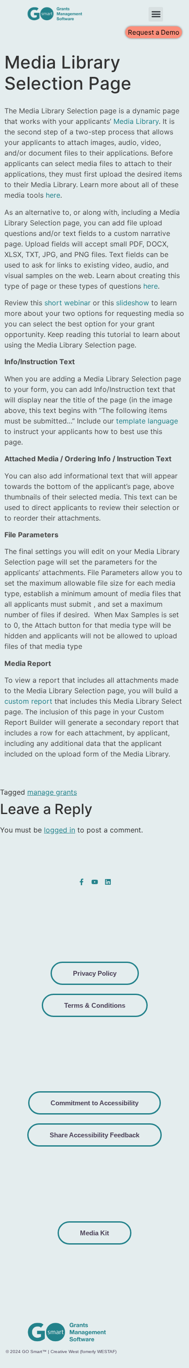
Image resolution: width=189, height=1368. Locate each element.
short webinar (67, 302)
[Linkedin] (108, 882)
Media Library (136, 121)
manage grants (52, 792)
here (53, 195)
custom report (28, 701)
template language (147, 420)
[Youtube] (94, 882)
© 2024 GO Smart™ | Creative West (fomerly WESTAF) (61, 1351)
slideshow (132, 302)
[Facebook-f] (81, 882)
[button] (156, 14)
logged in (59, 829)
